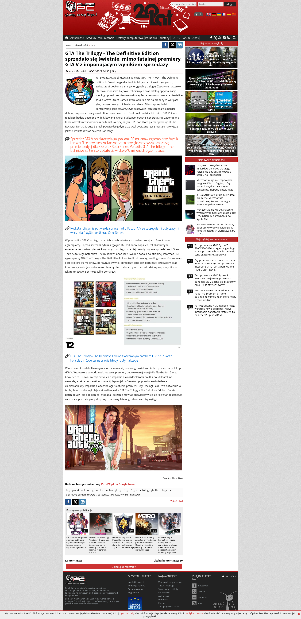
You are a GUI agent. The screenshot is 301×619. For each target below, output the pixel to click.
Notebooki (163, 592)
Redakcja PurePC (136, 585)
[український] (219, 14)
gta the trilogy (141, 490)
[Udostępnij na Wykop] (179, 45)
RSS (200, 603)
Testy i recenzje (166, 585)
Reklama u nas (135, 589)
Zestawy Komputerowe (130, 38)
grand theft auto (81, 490)
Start (68, 45)
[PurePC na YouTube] (220, 38)
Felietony (164, 38)
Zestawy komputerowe (170, 582)
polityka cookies (194, 613)
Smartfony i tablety (168, 589)
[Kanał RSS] (228, 38)
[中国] (234, 14)
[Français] (224, 14)
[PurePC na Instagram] (224, 38)
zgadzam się (127, 613)
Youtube (202, 597)
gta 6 (129, 490)
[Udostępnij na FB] (165, 45)
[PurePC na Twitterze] (215, 38)
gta (116, 490)
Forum (186, 38)
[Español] (229, 14)
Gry (93, 45)
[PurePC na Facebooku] (211, 38)
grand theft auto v (102, 490)
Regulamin (133, 592)
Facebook (203, 585)
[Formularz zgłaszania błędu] (225, 602)
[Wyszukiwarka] (234, 38)
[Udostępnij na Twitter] (172, 45)
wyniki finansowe (131, 494)
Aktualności (81, 45)
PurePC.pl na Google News (118, 484)
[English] (208, 14)
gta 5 (122, 490)
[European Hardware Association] (135, 603)
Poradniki (151, 38)
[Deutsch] (214, 14)
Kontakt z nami (136, 582)
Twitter (202, 591)
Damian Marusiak (76, 71)
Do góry (231, 576)
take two (114, 494)
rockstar (92, 494)
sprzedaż (103, 494)
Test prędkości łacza (168, 606)
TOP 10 (175, 38)
